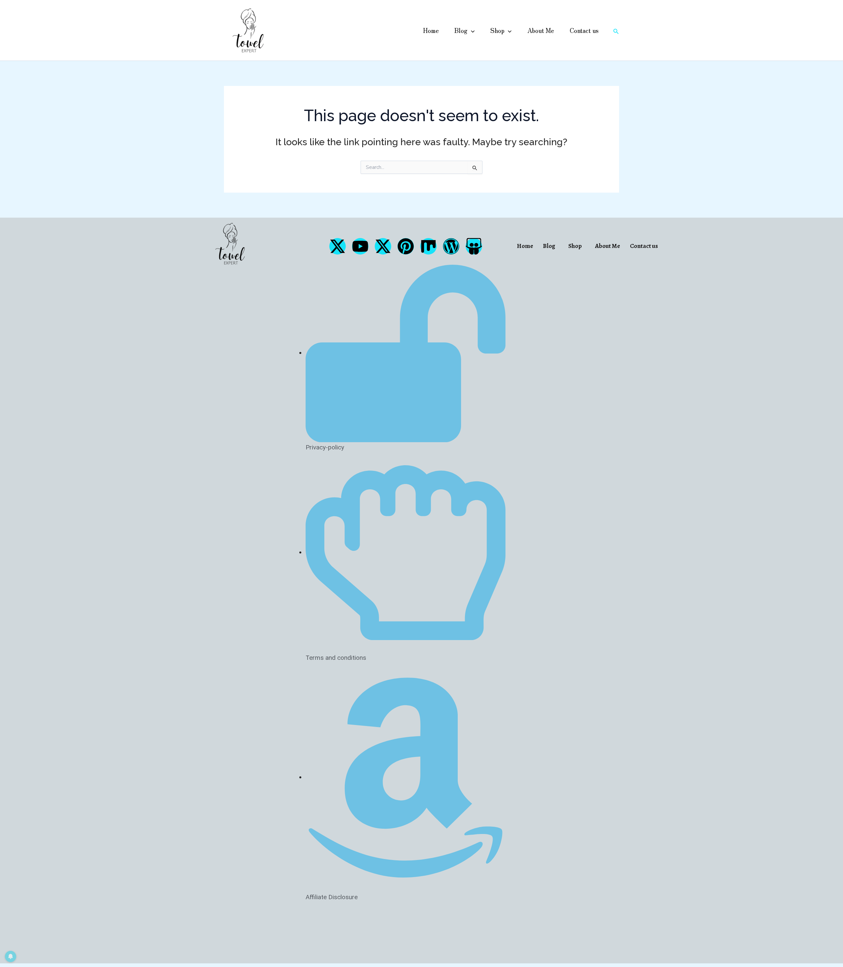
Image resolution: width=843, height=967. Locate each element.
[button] (471, 30)
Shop (497, 30)
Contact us (584, 30)
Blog (461, 30)
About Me (541, 30)
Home (431, 30)
